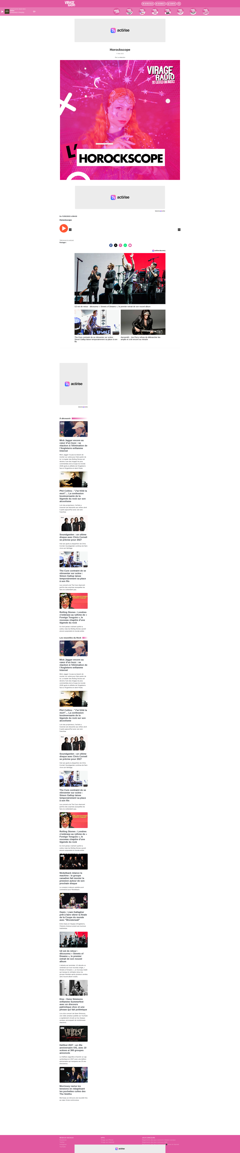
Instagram (63, 1144)
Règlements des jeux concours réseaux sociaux (159, 1140)
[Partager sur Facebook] (110, 246)
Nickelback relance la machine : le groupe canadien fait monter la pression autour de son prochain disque (72, 878)
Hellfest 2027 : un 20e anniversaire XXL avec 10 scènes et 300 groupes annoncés (73, 1049)
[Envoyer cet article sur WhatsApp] (125, 246)
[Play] (3, 11)
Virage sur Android (107, 1142)
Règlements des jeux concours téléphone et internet (160, 1144)
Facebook (63, 1140)
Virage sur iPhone (107, 1140)
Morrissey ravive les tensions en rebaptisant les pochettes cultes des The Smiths (73, 1090)
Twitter (62, 1142)
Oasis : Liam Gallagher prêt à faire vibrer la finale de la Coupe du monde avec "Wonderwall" (73, 916)
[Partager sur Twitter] (115, 246)
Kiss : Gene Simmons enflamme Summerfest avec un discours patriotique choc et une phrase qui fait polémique (73, 1004)
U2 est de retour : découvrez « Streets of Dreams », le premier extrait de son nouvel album (71, 956)
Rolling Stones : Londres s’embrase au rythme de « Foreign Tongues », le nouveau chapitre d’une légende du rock (73, 617)
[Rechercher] (179, 4)
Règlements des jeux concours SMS (154, 1142)
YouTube (63, 1147)
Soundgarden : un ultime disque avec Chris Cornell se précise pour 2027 (73, 537)
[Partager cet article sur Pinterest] (120, 246)
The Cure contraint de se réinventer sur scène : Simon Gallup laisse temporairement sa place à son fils (73, 575)
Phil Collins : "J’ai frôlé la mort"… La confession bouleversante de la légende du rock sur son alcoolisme (73, 496)
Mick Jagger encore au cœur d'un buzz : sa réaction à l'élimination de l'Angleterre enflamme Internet (73, 445)
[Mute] (34, 11)
